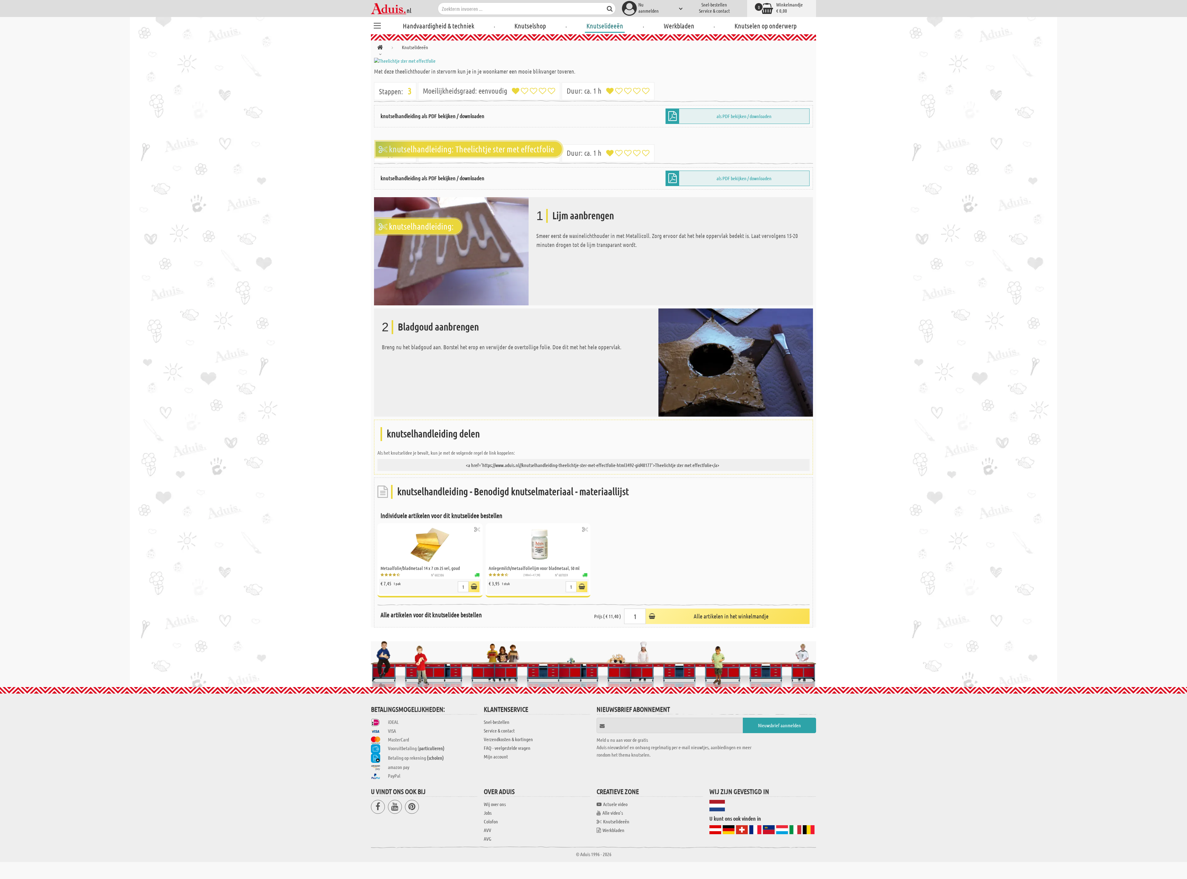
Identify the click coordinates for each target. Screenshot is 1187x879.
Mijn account (496, 756)
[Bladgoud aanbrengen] (735, 362)
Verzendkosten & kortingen (508, 739)
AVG (487, 839)
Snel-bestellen (714, 4)
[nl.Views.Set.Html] (477, 529)
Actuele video (615, 804)
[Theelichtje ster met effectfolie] (593, 61)
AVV (487, 830)
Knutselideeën (604, 26)
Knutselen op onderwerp (765, 26)
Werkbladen (679, 26)
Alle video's (612, 813)
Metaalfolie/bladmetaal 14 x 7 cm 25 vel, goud (420, 568)
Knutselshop (530, 26)
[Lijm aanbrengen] (451, 250)
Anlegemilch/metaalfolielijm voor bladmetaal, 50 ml (534, 568)
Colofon (491, 821)
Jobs (487, 813)
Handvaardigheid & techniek (438, 26)
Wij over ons (495, 804)
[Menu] (377, 25)
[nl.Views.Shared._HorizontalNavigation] (380, 48)
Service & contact (714, 11)
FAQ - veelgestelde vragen (507, 748)
